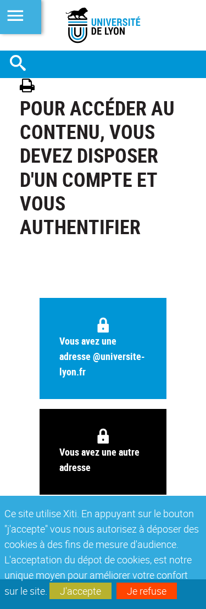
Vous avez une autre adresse (99, 459)
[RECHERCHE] (22, 64)
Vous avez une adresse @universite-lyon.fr (102, 356)
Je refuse (146, 590)
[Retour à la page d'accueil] (103, 25)
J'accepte (80, 590)
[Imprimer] (31, 87)
